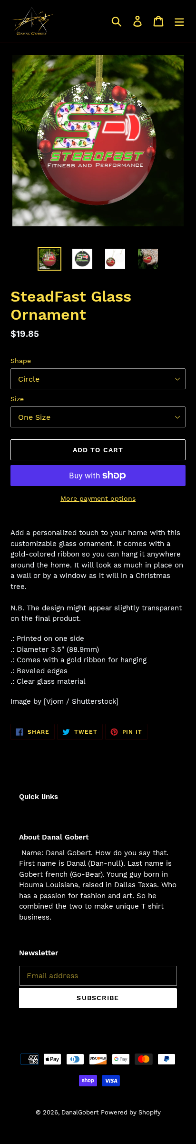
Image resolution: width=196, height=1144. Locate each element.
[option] (49, 258)
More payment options (98, 498)
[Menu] (179, 21)
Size (17, 399)
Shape (20, 360)
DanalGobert (79, 1112)
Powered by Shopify (131, 1112)
